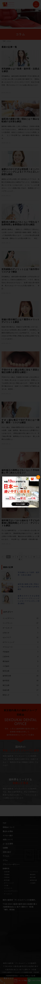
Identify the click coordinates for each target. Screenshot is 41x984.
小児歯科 (20, 666)
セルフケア (20, 637)
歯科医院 (20, 680)
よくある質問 (8, 844)
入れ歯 (6, 885)
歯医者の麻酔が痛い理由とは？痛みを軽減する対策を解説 (28, 586)
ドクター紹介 (8, 835)
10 (34, 557)
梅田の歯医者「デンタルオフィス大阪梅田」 (20, 900)
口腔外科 (20, 656)
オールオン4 (20, 628)
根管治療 (20, 671)
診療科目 (6, 868)
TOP (4, 41)
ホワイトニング (20, 642)
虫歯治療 (20, 690)
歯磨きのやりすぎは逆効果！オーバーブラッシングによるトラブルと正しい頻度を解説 (28, 599)
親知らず (20, 695)
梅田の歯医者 (8, 963)
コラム (5, 860)
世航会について (9, 827)
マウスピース (20, 647)
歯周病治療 (20, 676)
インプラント (20, 623)
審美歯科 (20, 661)
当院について (8, 839)
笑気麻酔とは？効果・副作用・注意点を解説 (28, 573)
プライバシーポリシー (11, 864)
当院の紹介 (7, 852)
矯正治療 (20, 685)
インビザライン (20, 618)
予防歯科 (20, 652)
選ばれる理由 (8, 831)
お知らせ (20, 633)
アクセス (6, 856)
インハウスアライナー (11, 891)
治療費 (5, 848)
